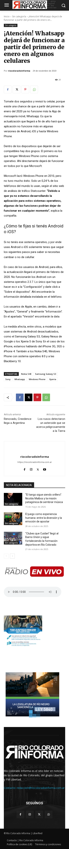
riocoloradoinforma (19, 70)
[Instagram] (31, 468)
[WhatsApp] (34, 89)
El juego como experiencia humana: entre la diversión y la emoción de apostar (43, 518)
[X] (16, 89)
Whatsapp (19, 379)
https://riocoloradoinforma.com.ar (34, 462)
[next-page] (12, 556)
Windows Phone (37, 379)
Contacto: (10, 788)
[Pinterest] (25, 89)
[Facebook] (8, 89)
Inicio (7, 16)
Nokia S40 (26, 373)
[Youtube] (44, 468)
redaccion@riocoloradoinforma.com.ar (41, 788)
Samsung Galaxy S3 (45, 373)
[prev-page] (6, 556)
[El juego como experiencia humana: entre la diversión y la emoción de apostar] (13, 518)
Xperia (52, 379)
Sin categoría (19, 16)
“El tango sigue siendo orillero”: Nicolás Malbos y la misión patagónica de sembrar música (44, 498)
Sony (8, 379)
